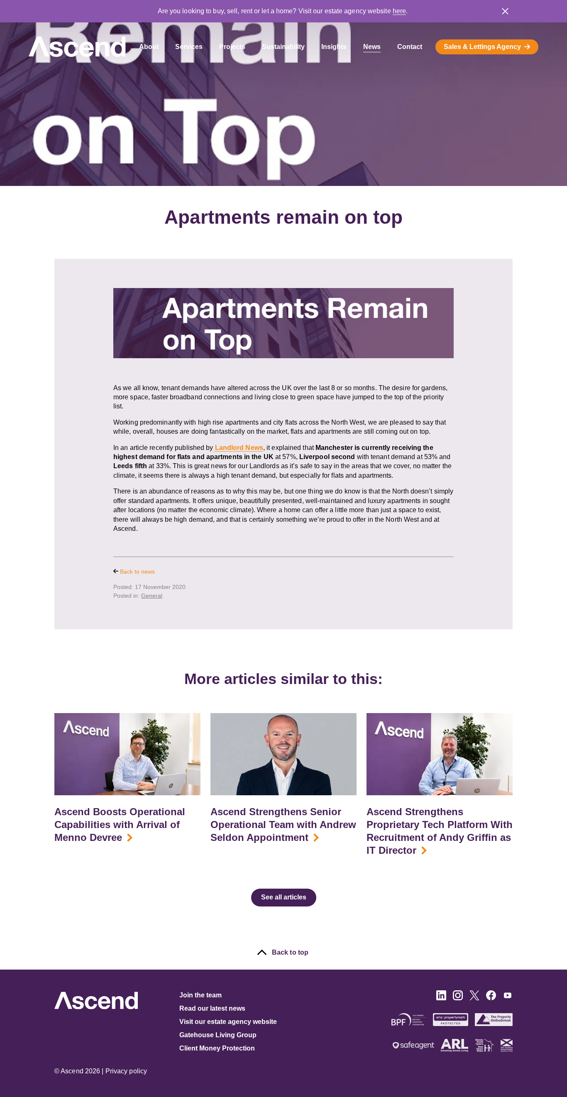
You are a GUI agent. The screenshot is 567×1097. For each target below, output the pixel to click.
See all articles (283, 897)
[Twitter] (474, 998)
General (151, 595)
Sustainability (283, 46)
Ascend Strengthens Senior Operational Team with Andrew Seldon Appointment (283, 824)
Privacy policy (126, 1071)
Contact (409, 46)
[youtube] (508, 998)
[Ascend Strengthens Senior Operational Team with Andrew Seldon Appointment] (283, 754)
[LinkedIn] (441, 998)
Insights (334, 46)
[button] (505, 11)
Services (189, 46)
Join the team (200, 995)
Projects (232, 46)
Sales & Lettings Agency (482, 46)
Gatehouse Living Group (218, 1034)
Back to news (136, 571)
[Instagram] (458, 998)
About (149, 46)
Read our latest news (212, 1008)
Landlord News (238, 447)
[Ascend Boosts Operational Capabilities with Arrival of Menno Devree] (127, 754)
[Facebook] (491, 998)
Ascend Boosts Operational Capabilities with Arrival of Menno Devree (119, 824)
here (399, 11)
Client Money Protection (217, 1048)
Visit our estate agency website (228, 1021)
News (372, 46)
